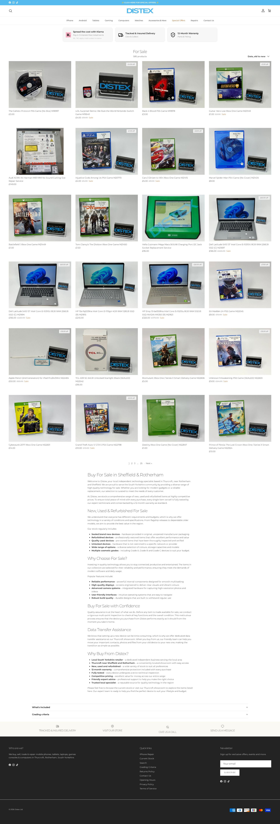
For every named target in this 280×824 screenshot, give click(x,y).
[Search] (10, 11)
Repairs (194, 20)
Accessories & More (157, 20)
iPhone (69, 20)
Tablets (95, 20)
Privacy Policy (147, 784)
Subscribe (230, 772)
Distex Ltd (19, 809)
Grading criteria (40, 714)
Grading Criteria (148, 767)
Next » (149, 463)
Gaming (109, 20)
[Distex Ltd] (140, 10)
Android (83, 20)
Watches (139, 20)
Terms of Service (148, 788)
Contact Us (209, 20)
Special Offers (178, 20)
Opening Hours (147, 780)
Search (143, 763)
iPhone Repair (147, 754)
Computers (123, 20)
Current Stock (147, 758)
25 (141, 463)
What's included (41, 707)
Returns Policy (147, 771)
